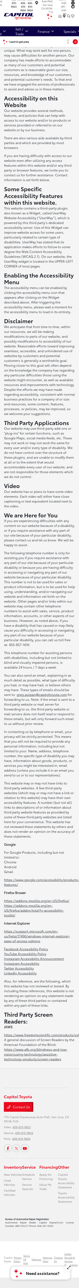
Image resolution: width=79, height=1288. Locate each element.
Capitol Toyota (8, 1259)
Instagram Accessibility (21, 963)
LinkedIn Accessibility (20, 973)
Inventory (13, 1167)
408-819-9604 (23, 6)
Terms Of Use (26, 1259)
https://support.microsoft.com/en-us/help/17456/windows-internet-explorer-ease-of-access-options (37, 936)
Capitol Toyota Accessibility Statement (66, 1180)
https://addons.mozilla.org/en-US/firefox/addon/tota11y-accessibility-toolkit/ (34, 910)
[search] (68, 16)
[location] (36, 3)
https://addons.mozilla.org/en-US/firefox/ (36, 900)
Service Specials (27, 1187)
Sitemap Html (47, 1259)
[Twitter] (73, 3)
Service (29, 1167)
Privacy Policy (18, 1259)
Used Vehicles (9, 1182)
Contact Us (21, 1106)
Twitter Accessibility (19, 968)
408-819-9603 (22, 1127)
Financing (48, 1167)
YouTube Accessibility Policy (25, 953)
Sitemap (36, 1259)
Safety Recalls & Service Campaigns (71, 1259)
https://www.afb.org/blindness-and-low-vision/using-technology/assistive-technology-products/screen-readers (35, 1054)
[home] (61, 16)
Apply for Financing (46, 1176)
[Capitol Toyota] (25, 15)
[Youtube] (73, 6)
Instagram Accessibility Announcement (34, 958)
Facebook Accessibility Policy (26, 948)
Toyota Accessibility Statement (66, 1197)
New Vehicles (13, 1174)
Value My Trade (45, 1187)
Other (63, 1167)
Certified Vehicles (9, 1192)
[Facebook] (8, 1148)
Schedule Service (28, 1176)
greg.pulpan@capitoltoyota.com (42, 694)
